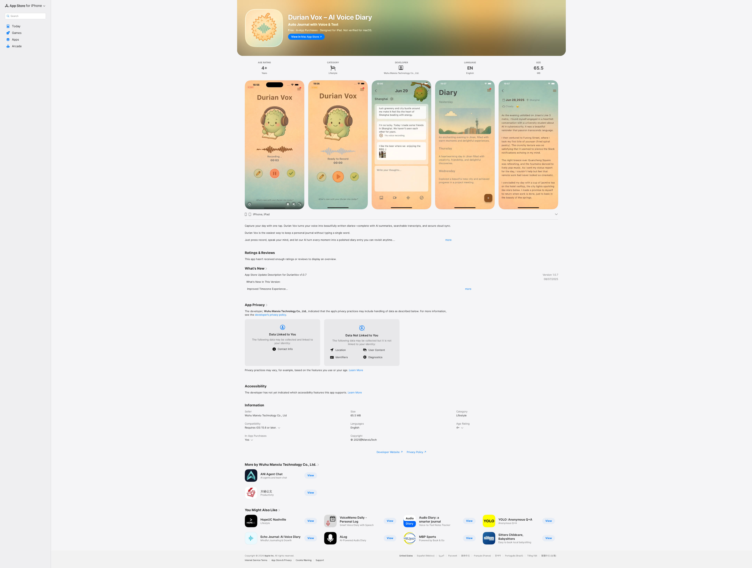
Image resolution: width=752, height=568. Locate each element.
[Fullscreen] (299, 204)
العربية (441, 556)
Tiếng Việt (532, 556)
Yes (247, 439)
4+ (458, 427)
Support (320, 560)
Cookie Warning (304, 560)
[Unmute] (293, 204)
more (448, 239)
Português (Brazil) (514, 556)
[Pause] (288, 204)
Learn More (356, 370)
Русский (452, 556)
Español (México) (426, 556)
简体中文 (465, 556)
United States (406, 556)
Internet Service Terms (256, 560)
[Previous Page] (241, 145)
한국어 (498, 556)
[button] (25, 26)
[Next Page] (562, 145)
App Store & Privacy (281, 560)
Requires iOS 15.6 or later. (261, 427)
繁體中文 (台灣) (548, 556)
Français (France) (482, 556)
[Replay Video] (249, 204)
